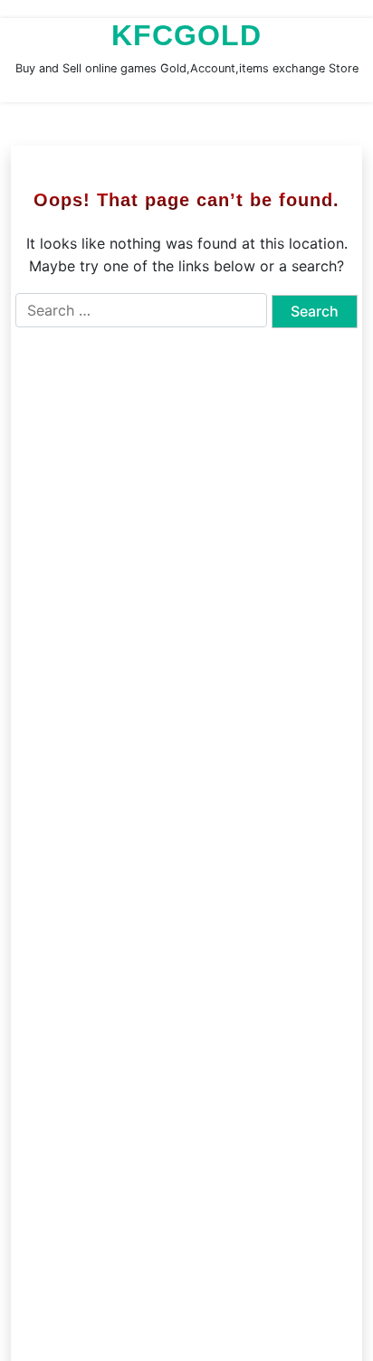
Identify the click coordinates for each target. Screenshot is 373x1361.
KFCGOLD (186, 35)
